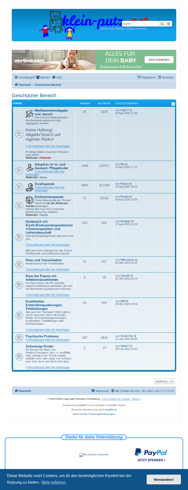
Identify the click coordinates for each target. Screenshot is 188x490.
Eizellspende (44, 184)
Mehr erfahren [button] (53, 482)
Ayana (43, 177)
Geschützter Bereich (34, 95)
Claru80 (125, 275)
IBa (122, 164)
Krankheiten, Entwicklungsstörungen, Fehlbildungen (44, 305)
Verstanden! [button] (164, 479)
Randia (43, 214)
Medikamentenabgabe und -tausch (51, 112)
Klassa (124, 183)
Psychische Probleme (42, 336)
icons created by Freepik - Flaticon (121, 398)
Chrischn (45, 157)
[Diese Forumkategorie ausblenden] (173, 104)
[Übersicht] (94, 24)
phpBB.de (111, 409)
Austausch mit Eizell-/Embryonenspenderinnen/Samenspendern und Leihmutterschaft (49, 227)
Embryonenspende (49, 197)
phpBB (81, 405)
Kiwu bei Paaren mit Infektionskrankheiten (42, 277)
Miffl (122, 301)
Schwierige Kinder (40, 346)
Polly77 (124, 110)
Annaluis (125, 221)
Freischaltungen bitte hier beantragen (48, 146)
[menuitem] (43, 77)
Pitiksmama (127, 259)
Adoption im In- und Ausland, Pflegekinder (51, 166)
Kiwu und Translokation (44, 260)
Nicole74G (126, 335)
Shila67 (124, 345)
